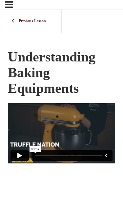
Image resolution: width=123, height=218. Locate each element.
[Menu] (9, 4)
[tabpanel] (61, 133)
